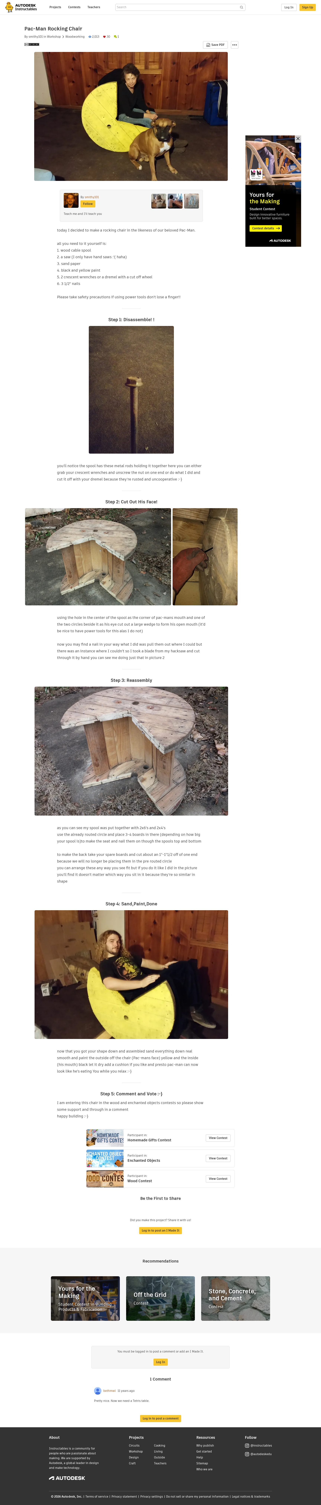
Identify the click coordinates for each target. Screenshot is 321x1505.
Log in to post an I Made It (160, 1230)
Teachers (93, 7)
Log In (289, 7)
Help (199, 1457)
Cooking (159, 1445)
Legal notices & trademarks (251, 1496)
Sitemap (202, 1463)
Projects (55, 7)
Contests (74, 7)
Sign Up (307, 7)
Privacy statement (124, 1496)
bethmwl (109, 1391)
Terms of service (96, 1496)
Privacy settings (151, 1496)
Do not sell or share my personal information (197, 1496)
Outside (159, 1457)
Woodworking (75, 37)
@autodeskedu (261, 1454)
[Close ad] (298, 139)
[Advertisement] (273, 191)
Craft (132, 1463)
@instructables (261, 1445)
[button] (234, 45)
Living (158, 1451)
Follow (88, 204)
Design (134, 1457)
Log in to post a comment (161, 1418)
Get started (204, 1451)
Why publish (205, 1445)
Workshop (54, 37)
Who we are (204, 1469)
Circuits (134, 1445)
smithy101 (36, 37)
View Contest (218, 1138)
